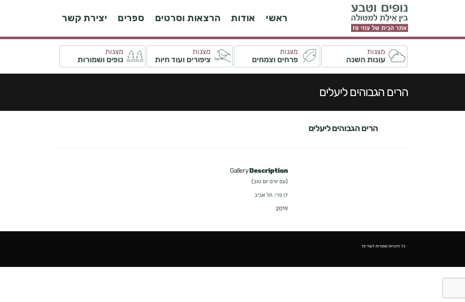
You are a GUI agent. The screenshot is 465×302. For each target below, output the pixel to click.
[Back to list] (404, 131)
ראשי (277, 18)
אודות (243, 18)
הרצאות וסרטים (188, 18)
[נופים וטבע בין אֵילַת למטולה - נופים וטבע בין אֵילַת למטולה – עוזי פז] (379, 18)
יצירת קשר (84, 18)
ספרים (131, 18)
